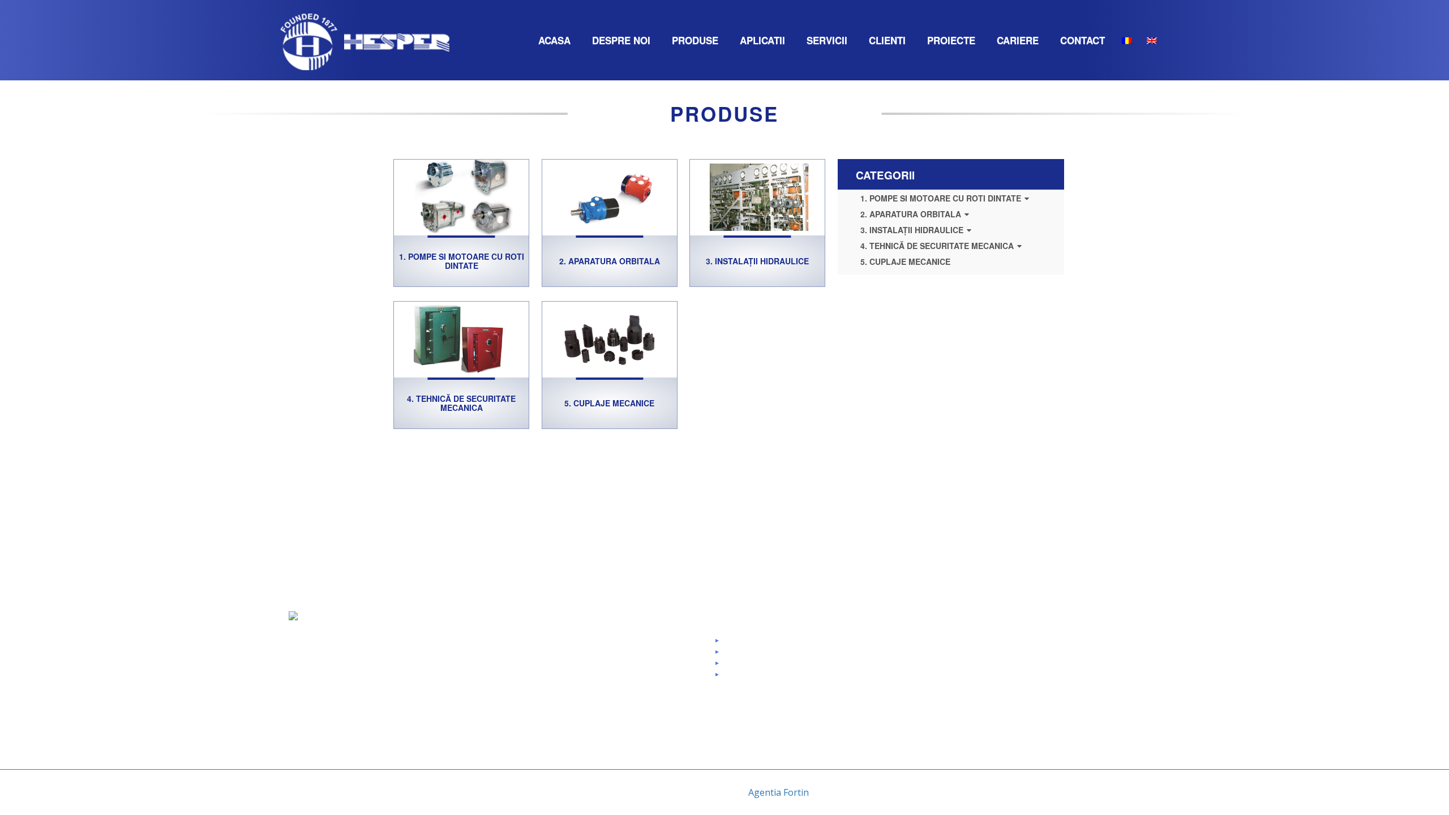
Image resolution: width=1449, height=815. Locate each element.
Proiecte (951, 40)
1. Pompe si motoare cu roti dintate (461, 261)
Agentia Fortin (778, 792)
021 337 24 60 (954, 667)
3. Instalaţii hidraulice (757, 260)
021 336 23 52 (954, 644)
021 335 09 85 (954, 656)
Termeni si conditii (763, 678)
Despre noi (621, 40)
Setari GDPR (754, 644)
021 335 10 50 (1013, 644)
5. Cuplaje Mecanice (609, 403)
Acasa (554, 40)
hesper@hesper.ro (961, 678)
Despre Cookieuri (762, 656)
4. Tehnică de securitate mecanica (461, 403)
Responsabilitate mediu (628, 752)
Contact (1082, 40)
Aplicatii (762, 40)
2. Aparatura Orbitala (609, 260)
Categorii (885, 175)
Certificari (603, 707)
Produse (695, 40)
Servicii (827, 40)
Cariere (1018, 40)
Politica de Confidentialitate (779, 667)
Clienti (887, 40)
